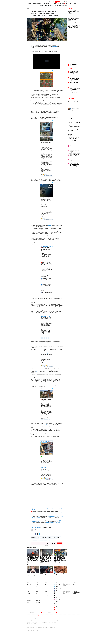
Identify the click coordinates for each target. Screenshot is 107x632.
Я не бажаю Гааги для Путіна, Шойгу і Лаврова (73, 15)
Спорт (28, 591)
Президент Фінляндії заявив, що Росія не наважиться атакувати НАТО (73, 102)
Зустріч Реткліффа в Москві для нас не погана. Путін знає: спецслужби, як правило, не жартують (74, 27)
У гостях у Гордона (45, 3)
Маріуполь (47, 595)
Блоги (51, 3)
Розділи (37, 582)
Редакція (74, 586)
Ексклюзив (62, 3)
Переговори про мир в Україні (53, 5)
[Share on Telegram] (39, 534)
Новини (29, 3)
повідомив (54, 46)
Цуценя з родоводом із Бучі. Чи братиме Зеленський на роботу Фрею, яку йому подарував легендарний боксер (74, 165)
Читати (59, 543)
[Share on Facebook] (35, 534)
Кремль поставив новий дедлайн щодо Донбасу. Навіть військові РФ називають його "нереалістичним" (75, 88)
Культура (28, 593)
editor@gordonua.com (62, 612)
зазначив (38, 371)
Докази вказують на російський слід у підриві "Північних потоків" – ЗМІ (74, 105)
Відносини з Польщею (63, 5)
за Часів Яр (48, 514)
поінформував (38, 300)
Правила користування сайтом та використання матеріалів (66, 584)
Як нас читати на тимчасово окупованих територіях (76, 592)
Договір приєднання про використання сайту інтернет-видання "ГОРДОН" (66, 593)
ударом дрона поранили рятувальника (42, 437)
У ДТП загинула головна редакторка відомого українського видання (44, 574)
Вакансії (74, 584)
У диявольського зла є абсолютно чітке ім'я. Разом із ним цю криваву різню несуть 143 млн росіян (74, 11)
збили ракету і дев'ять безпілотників (41, 92)
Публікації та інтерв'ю (36, 3)
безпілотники (50, 537)
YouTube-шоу (38, 602)
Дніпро (46, 593)
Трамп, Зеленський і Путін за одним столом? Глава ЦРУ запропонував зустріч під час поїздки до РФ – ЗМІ (74, 122)
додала (35, 342)
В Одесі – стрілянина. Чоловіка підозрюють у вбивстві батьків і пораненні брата (73, 129)
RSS (56, 603)
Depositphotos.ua (38, 620)
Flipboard (57, 601)
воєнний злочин (39, 540)
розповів (35, 100)
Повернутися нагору (75, 612)
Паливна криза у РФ (43, 5)
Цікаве (28, 602)
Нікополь (54, 537)
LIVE (58, 3)
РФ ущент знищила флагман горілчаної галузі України (74, 19)
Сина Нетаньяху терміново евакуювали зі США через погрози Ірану (73, 114)
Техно (28, 595)
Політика (28, 586)
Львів (46, 586)
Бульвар (54, 3)
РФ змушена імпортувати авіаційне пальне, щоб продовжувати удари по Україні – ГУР (74, 133)
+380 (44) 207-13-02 (47, 612)
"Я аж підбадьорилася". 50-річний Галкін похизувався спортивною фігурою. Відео (59, 574)
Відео (70, 3)
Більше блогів (74, 30)
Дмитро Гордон (58, 584)
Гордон (28, 8)
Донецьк (46, 589)
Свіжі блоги (70, 8)
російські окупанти (33, 540)
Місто (46, 582)
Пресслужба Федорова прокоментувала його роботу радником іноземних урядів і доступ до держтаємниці (75, 78)
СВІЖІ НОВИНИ (71, 98)
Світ (27, 589)
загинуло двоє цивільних (44, 424)
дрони (43, 540)
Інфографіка (29, 600)
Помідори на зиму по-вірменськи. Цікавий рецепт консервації (74, 150)
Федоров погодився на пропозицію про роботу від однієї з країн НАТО (74, 83)
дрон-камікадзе (48, 540)
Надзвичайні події (30, 598)
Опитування (74, 3)
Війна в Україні (29, 584)
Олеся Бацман (58, 597)
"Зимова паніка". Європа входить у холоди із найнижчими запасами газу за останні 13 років (74, 118)
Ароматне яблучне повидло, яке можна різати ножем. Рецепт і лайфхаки (75, 146)
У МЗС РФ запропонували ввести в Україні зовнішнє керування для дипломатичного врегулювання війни (75, 72)
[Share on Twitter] (37, 534)
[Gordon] (55, 2)
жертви (58, 537)
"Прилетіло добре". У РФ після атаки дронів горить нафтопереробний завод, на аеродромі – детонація (74, 109)
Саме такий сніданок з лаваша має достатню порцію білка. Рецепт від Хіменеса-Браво (75, 155)
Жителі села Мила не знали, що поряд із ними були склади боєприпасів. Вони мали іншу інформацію (74, 137)
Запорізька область (33, 537)
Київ (45, 584)
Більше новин (74, 140)
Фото (67, 3)
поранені (38, 537)
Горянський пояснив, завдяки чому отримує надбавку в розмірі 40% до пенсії (32, 574)
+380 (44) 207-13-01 (32, 612)
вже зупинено (57, 518)
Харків (46, 591)
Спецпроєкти (38, 604)
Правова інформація (76, 589)
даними (33, 177)
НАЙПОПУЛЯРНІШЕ (71, 62)
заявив (49, 225)
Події (30, 8)
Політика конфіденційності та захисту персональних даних (66, 588)
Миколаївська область (44, 537)
